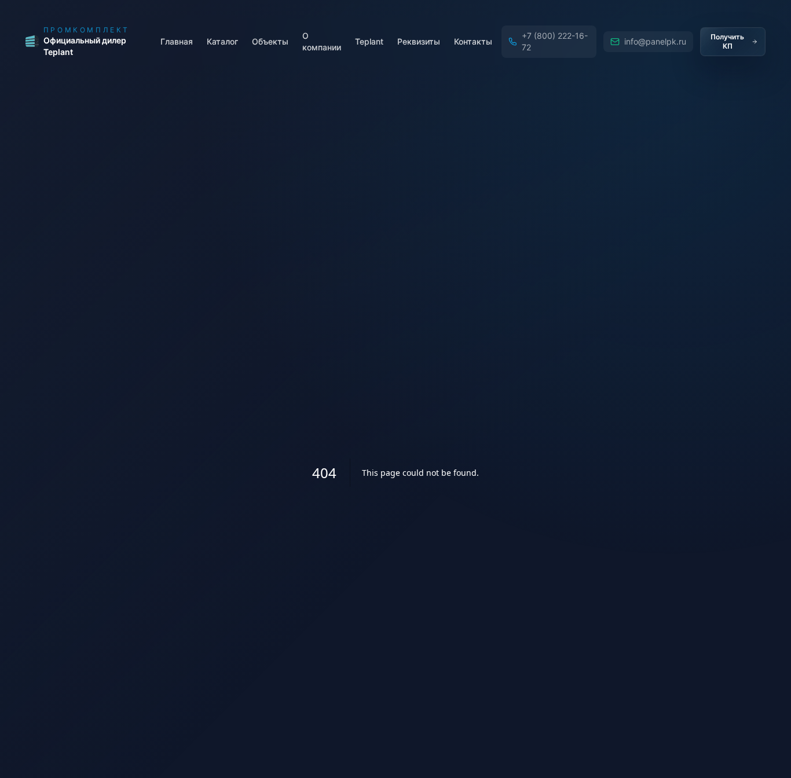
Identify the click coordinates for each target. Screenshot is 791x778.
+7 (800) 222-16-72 (555, 41)
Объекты (270, 41)
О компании (321, 41)
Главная (176, 41)
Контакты (473, 41)
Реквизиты (418, 41)
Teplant (369, 41)
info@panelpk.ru (655, 41)
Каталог (222, 41)
